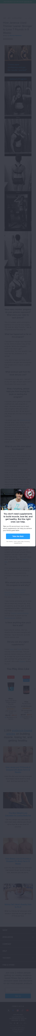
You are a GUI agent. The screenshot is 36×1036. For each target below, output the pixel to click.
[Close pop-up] (34, 490)
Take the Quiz (18, 536)
